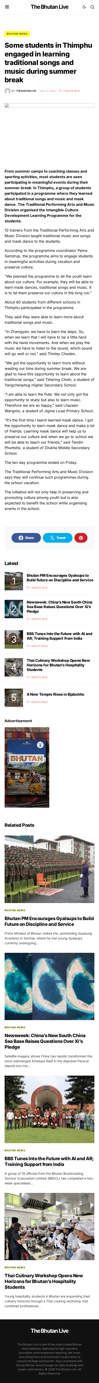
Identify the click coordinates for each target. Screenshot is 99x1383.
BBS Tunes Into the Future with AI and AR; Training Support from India (59, 636)
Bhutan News (17, 33)
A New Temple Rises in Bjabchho (55, 694)
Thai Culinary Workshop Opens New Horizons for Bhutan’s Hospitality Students (58, 665)
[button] (7, 7)
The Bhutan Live (49, 6)
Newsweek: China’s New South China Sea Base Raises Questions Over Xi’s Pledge (59, 607)
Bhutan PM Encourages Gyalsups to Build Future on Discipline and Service (60, 577)
